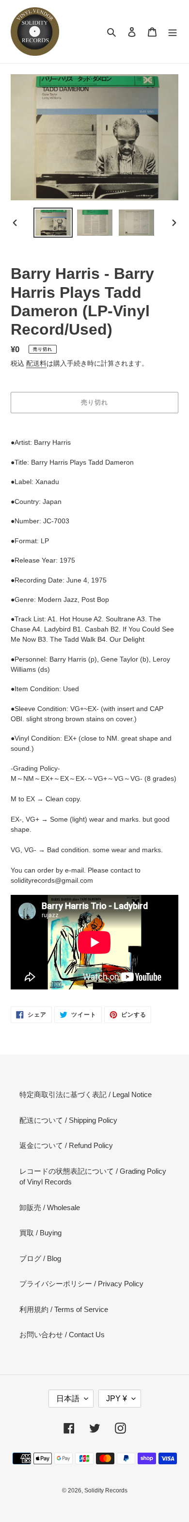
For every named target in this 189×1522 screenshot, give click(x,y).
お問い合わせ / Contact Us (62, 1334)
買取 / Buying (40, 1233)
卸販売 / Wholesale (49, 1207)
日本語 (67, 1398)
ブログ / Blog (40, 1258)
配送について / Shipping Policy (68, 1120)
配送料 (36, 363)
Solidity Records (105, 1490)
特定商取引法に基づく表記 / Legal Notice (85, 1094)
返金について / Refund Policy (66, 1145)
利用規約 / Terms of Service (63, 1309)
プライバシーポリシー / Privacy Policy (81, 1283)
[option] (53, 223)
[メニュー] (172, 31)
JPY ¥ (116, 1398)
